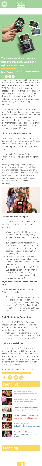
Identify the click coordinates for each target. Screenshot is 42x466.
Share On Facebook (6, 76)
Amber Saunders (32, 71)
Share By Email (13, 76)
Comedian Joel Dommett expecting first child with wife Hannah (25, 434)
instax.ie (29, 369)
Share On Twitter (9, 76)
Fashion (10, 72)
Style (3, 72)
